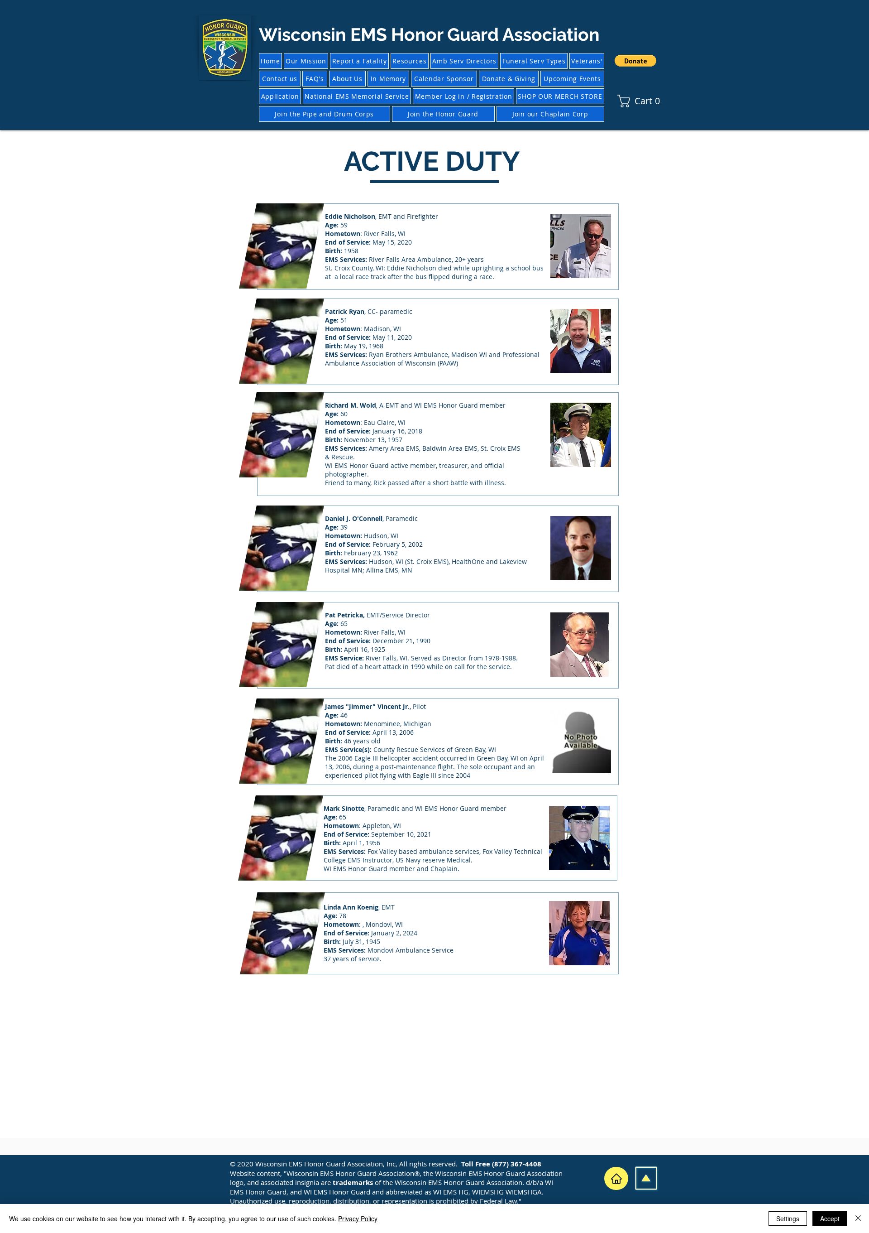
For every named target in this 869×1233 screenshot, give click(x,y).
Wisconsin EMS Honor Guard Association (429, 34)
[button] (635, 61)
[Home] (616, 1178)
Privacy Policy (357, 1218)
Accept (830, 1218)
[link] (622, 101)
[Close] (858, 1218)
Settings (787, 1218)
